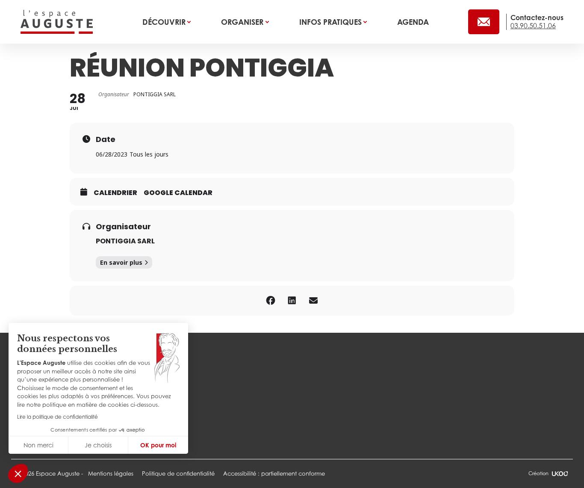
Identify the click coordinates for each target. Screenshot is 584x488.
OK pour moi (158, 445)
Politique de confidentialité (178, 473)
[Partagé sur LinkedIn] (292, 300)
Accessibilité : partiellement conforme (274, 473)
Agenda (413, 22)
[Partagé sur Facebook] (270, 300)
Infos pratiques (331, 22)
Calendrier (115, 193)
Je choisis (98, 445)
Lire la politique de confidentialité (57, 417)
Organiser (243, 22)
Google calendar (178, 193)
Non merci (38, 445)
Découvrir (165, 22)
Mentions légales (110, 473)
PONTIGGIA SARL (125, 241)
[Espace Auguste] (57, 22)
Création (538, 473)
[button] (18, 473)
